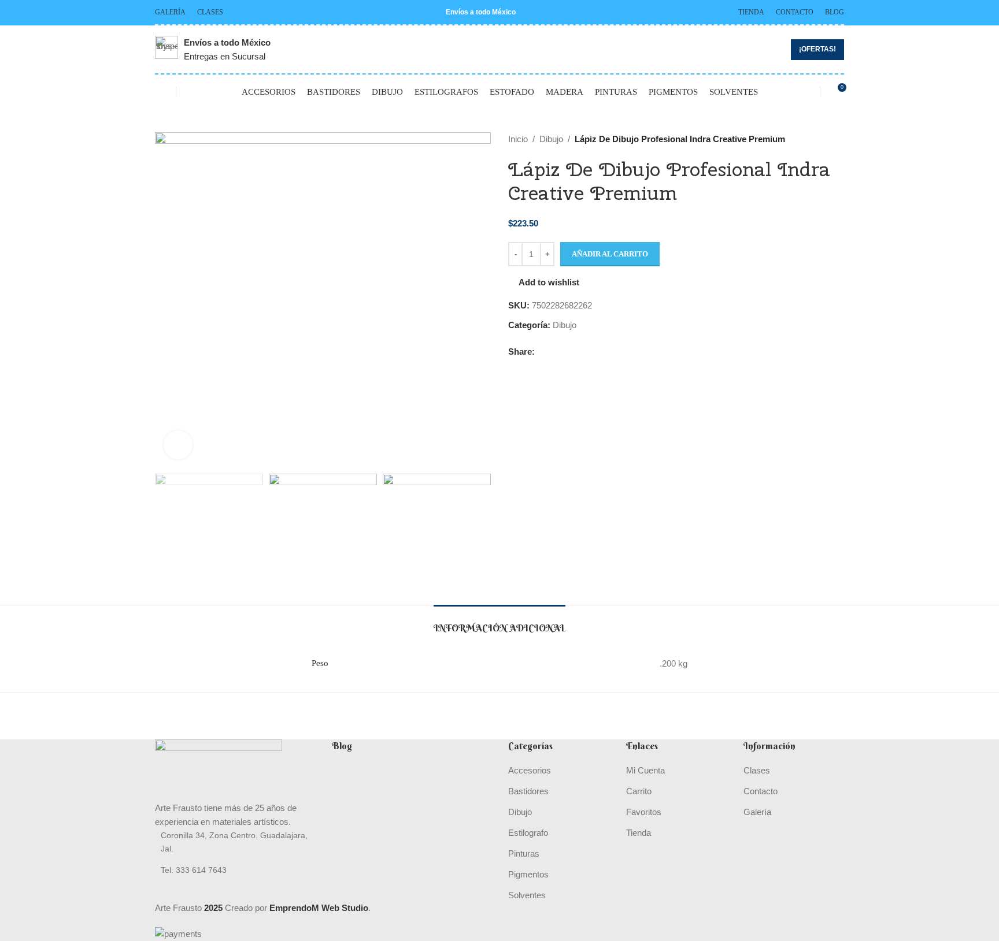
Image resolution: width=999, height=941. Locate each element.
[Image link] (218, 770)
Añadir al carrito (610, 254)
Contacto (760, 791)
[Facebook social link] (541, 351)
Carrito (639, 791)
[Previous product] (809, 139)
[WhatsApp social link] (568, 351)
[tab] (499, 622)
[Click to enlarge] (178, 444)
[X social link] (554, 351)
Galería (757, 812)
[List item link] (234, 870)
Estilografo (528, 833)
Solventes (527, 895)
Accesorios (529, 770)
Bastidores (528, 791)
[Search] (192, 91)
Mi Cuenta (645, 770)
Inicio (518, 139)
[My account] (803, 91)
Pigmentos (528, 874)
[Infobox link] (213, 50)
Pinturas (523, 853)
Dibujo (551, 139)
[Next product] (837, 139)
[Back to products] (823, 139)
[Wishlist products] (159, 91)
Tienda (638, 833)
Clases (756, 770)
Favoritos (643, 812)
